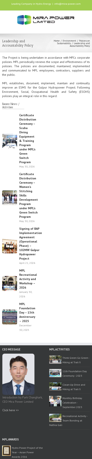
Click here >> (10, 410)
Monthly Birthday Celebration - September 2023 (72, 403)
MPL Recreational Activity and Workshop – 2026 (28, 279)
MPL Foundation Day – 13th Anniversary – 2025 (27, 312)
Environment (69, 40)
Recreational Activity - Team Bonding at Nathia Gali (68, 420)
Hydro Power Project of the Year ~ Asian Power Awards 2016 (27, 452)
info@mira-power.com (67, 3)
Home (57, 40)
